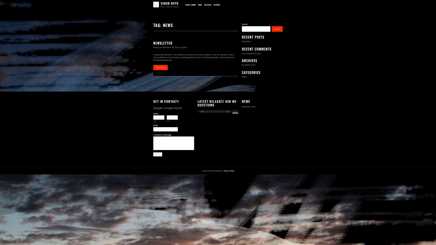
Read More (160, 67)
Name (156, 114)
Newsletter (163, 43)
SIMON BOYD (169, 3)
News (200, 5)
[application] (218, 111)
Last (168, 121)
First (154, 121)
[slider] (235, 111)
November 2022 (248, 65)
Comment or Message (162, 135)
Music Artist (229, 171)
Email (156, 125)
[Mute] (231, 112)
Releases (207, 5)
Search (245, 24)
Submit (157, 154)
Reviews (217, 5)
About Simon (190, 5)
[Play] (199, 112)
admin (184, 47)
